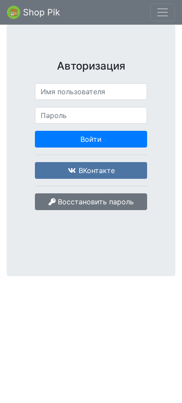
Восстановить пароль (95, 201)
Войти (91, 139)
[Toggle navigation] (162, 12)
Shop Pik (40, 12)
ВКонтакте (95, 170)
